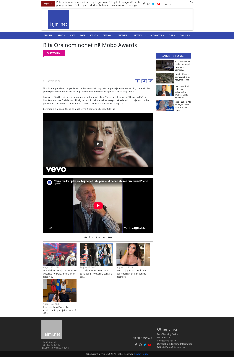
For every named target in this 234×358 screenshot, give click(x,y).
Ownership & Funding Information (175, 343)
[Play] (98, 144)
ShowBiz (122, 35)
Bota (82, 35)
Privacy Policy (141, 353)
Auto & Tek (156, 35)
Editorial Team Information (171, 347)
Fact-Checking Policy (167, 334)
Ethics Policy (163, 337)
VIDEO (72, 35)
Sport (93, 35)
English (184, 35)
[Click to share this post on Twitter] (143, 81)
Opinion (107, 35)
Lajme (60, 35)
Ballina (48, 35)
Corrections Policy (166, 340)
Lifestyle (139, 35)
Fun (171, 35)
